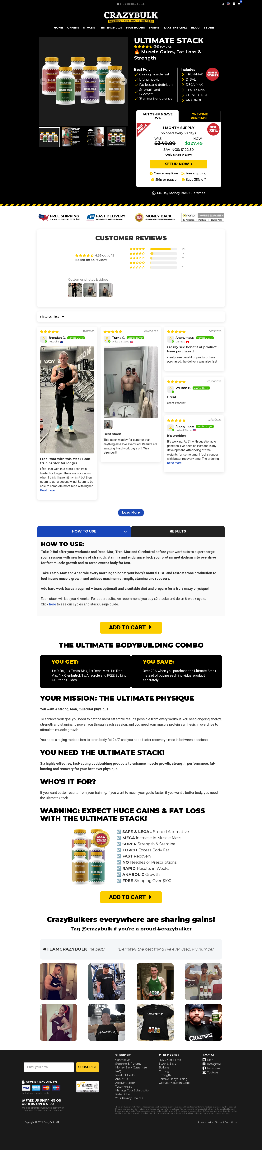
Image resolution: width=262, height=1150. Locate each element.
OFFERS (73, 27)
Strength (165, 1075)
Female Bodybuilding (173, 1079)
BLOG (195, 27)
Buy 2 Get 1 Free (170, 1060)
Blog (210, 1060)
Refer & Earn (123, 1094)
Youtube (212, 1072)
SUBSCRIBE (87, 1067)
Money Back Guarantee (131, 1067)
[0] (238, 3)
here (52, 604)
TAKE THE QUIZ (175, 27)
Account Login (125, 1083)
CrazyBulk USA (51, 1122)
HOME (58, 27)
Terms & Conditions (225, 1122)
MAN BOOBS (135, 27)
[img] (49, 332)
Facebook (213, 1068)
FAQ (118, 1071)
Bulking (164, 1067)
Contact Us (122, 1060)
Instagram (214, 1064)
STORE (209, 27)
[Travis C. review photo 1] (131, 382)
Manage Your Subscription (132, 1090)
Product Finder (125, 1075)
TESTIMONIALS (110, 27)
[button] (123, 81)
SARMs (154, 27)
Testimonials (123, 1086)
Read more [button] (47, 490)
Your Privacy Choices (129, 1098)
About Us (121, 1079)
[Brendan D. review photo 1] (67, 400)
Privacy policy (205, 1122)
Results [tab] (178, 531)
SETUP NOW (177, 164)
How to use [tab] (84, 531)
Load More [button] (131, 512)
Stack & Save (167, 1063)
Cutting (164, 1071)
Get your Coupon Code (174, 1083)
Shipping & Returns (128, 1063)
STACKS (89, 27)
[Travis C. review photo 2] (108, 424)
